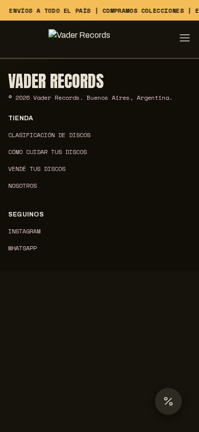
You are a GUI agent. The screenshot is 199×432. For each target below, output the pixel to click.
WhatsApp (22, 248)
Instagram (24, 231)
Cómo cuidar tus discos (47, 151)
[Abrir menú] (185, 40)
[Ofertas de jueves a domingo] (168, 401)
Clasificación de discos (49, 135)
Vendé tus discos (36, 168)
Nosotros (22, 185)
